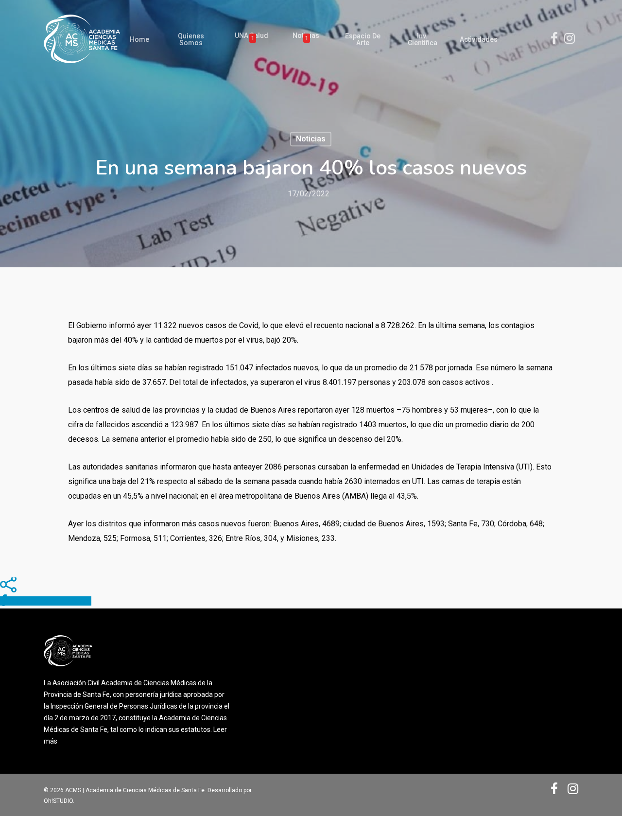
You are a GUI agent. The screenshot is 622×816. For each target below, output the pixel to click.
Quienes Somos (191, 39)
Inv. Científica (422, 39)
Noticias (306, 37)
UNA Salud (251, 37)
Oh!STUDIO (58, 801)
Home (139, 39)
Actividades (479, 39)
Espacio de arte (362, 39)
